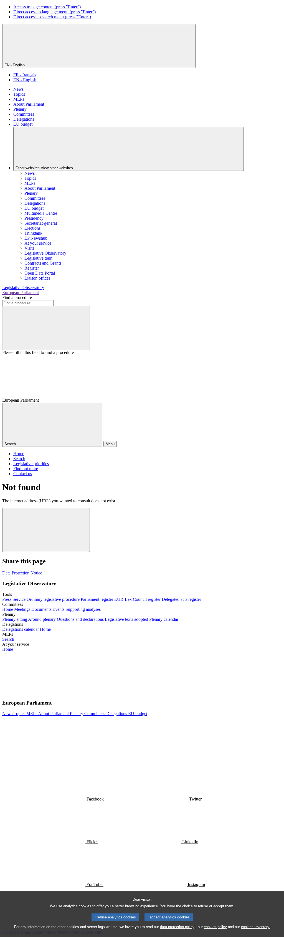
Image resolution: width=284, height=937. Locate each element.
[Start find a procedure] (46, 328)
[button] (86, 692)
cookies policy (215, 927)
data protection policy (177, 927)
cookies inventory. (255, 927)
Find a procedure (17, 297)
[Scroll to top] (46, 530)
